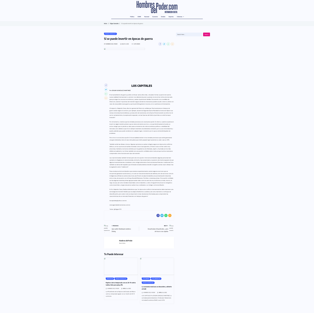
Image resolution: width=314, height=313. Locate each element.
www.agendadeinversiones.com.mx (119, 205)
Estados (163, 16)
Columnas (179, 16)
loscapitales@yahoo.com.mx (118, 200)
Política (132, 16)
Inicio (105, 23)
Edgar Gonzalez (114, 23)
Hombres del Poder (113, 288)
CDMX (139, 16)
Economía (155, 16)
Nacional (146, 16)
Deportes (171, 16)
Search (207, 34)
